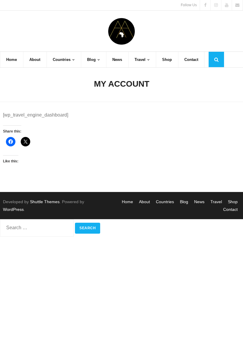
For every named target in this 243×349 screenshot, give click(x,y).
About (144, 201)
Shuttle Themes (45, 201)
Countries (165, 201)
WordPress (13, 209)
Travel (216, 201)
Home (127, 201)
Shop (233, 201)
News (199, 201)
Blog (184, 201)
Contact (230, 209)
